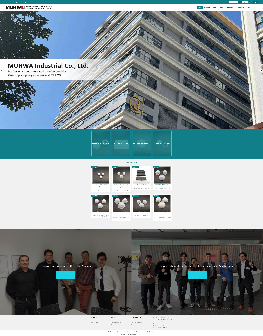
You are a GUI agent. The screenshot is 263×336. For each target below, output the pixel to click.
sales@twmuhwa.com (18, 2)
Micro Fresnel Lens (151, 331)
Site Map (9, 2)
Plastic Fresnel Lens (116, 325)
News (214, 7)
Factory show (229, 7)
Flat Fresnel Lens (112, 331)
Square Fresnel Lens (116, 322)
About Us (249, 7)
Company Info (94, 320)
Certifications (94, 322)
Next (261, 70)
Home (199, 7)
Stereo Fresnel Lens (136, 325)
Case (221, 7)
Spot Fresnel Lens (115, 320)
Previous (2, 70)
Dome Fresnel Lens (121, 331)
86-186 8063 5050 (30, 2)
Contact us (241, 7)
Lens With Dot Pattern (136, 322)
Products (206, 7)
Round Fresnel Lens (140, 331)
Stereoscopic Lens (131, 331)
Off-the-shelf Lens (135, 320)
